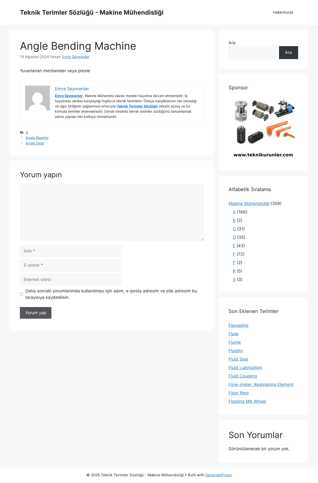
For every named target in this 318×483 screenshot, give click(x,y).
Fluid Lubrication (245, 367)
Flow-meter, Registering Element (261, 384)
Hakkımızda (283, 12)
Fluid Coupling (243, 376)
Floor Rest (239, 392)
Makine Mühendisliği (249, 203)
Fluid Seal (238, 359)
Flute (233, 333)
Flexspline (238, 325)
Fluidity (236, 350)
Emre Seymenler (69, 96)
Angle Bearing (37, 138)
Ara (232, 42)
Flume (235, 342)
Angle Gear (35, 143)
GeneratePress (218, 475)
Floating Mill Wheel (247, 401)
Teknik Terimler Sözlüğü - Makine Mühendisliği (91, 12)
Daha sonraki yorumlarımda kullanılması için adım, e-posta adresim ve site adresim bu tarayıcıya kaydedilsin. (111, 294)
